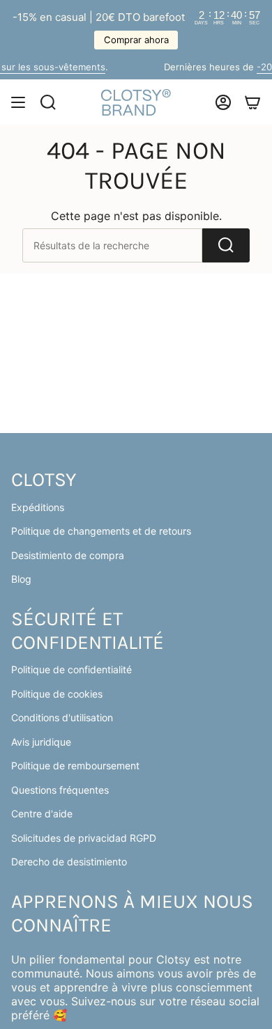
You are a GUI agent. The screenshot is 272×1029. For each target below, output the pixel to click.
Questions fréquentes (60, 790)
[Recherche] (226, 245)
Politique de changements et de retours (101, 531)
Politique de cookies (57, 694)
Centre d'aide (42, 813)
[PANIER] (252, 102)
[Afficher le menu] (18, 102)
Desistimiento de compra (67, 555)
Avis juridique (41, 742)
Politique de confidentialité (71, 669)
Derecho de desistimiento (69, 861)
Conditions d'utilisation (62, 717)
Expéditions (37, 507)
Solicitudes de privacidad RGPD (83, 838)
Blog (21, 579)
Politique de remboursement (75, 765)
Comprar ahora (136, 39)
